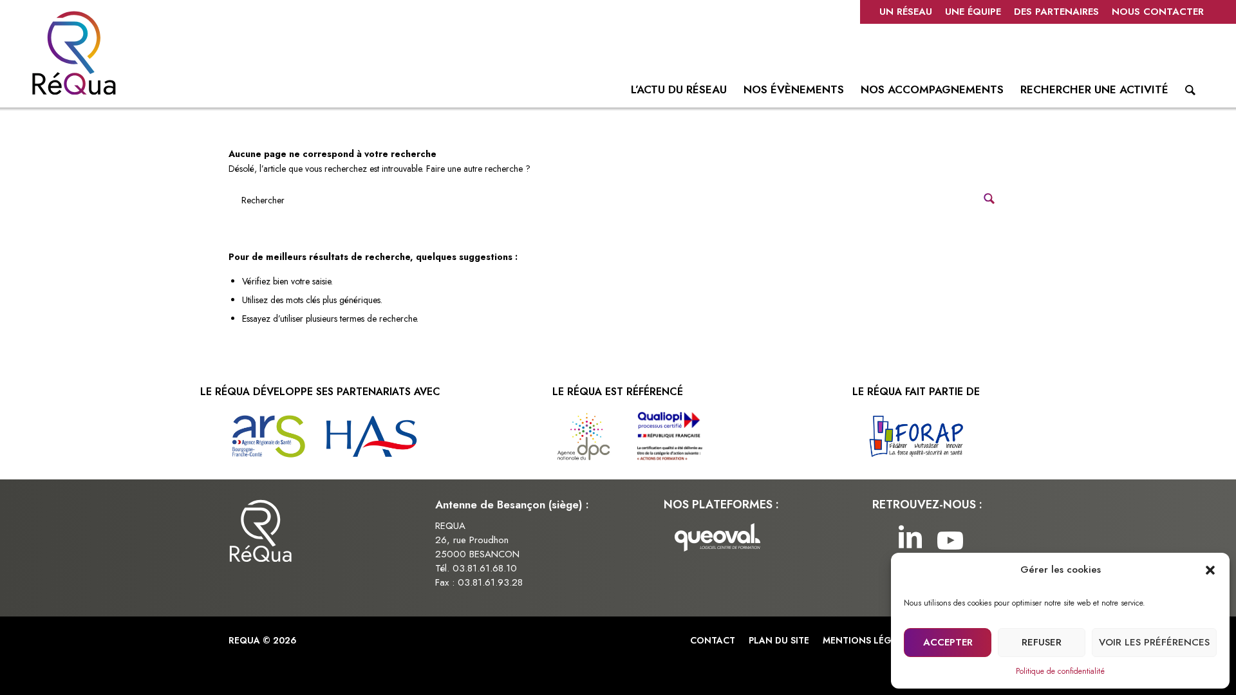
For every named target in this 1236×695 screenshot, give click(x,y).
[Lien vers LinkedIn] (908, 539)
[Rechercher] (1190, 93)
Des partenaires (1056, 12)
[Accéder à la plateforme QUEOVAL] (717, 539)
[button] (1210, 570)
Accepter (948, 642)
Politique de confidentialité (1060, 671)
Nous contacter (1158, 12)
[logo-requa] (74, 53)
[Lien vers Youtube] (947, 539)
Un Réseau (905, 12)
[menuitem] (906, 12)
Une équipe (973, 12)
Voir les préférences (1154, 642)
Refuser (1042, 642)
